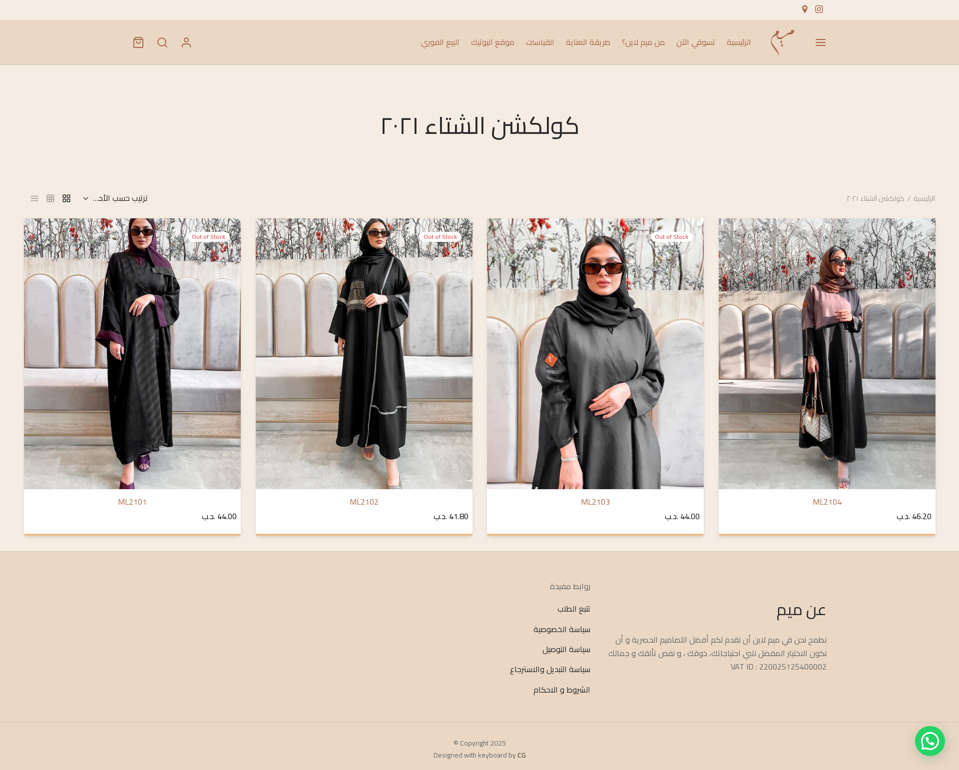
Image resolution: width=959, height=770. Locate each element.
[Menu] (821, 42)
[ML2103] (595, 353)
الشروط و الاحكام (561, 689)
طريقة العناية (588, 41)
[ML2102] (364, 353)
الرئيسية (739, 41)
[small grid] (50, 198)
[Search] (162, 42)
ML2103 (595, 501)
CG (521, 755)
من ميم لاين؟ (643, 41)
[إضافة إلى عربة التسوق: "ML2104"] (738, 241)
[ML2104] (827, 353)
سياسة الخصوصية (561, 629)
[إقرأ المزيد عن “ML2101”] (44, 241)
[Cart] (138, 42)
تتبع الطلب (573, 609)
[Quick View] (738, 264)
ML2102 (363, 501)
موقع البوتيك (492, 41)
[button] (930, 741)
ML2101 (132, 501)
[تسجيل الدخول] (186, 42)
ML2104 (826, 501)
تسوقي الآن (695, 41)
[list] (34, 198)
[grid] (66, 198)
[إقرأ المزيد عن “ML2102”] (275, 241)
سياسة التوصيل (566, 649)
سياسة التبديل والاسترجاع (550, 669)
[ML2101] (132, 353)
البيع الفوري (440, 41)
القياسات (540, 41)
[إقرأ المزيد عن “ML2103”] (507, 241)
